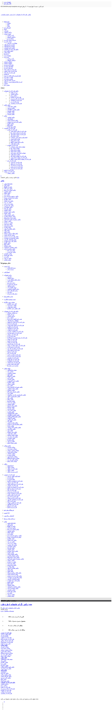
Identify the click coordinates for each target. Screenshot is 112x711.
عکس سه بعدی (11, 402)
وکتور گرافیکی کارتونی (10, 239)
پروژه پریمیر (10, 269)
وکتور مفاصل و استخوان (10, 247)
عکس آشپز (10, 377)
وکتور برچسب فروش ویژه (11, 196)
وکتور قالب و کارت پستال (11, 233)
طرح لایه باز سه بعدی (13, 492)
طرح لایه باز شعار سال (13, 350)
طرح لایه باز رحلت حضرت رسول (16, 345)
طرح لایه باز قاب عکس (13, 495)
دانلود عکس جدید (8, 51)
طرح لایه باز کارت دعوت (14, 354)
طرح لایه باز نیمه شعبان (13, 362)
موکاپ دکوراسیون (12, 456)
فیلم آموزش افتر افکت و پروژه (12, 75)
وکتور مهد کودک (8, 255)
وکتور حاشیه (7, 213)
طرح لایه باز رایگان (12, 468)
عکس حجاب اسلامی (12, 388)
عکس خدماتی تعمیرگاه (13, 391)
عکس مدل (10, 430)
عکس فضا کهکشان (12, 413)
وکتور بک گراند (5, 673)
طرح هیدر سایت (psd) (13, 364)
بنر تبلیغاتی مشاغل (12, 313)
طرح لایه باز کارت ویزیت (14, 356)
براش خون (10, 281)
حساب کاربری (8, 41)
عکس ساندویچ (11, 401)
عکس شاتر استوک (12, 405)
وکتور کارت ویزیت (6, 678)
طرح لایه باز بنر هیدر (12, 482)
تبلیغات (6, 83)
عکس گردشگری (11, 419)
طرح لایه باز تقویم (12, 341)
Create (9, 23)
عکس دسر (10, 393)
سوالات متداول (8, 62)
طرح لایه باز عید (11, 353)
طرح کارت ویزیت (9, 65)
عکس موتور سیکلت (12, 435)
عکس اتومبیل (11, 379)
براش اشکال (10, 278)
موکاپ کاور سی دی (12, 459)
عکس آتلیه (10, 374)
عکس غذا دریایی (11, 410)
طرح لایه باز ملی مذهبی (10, 71)
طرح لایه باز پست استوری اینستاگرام (17, 337)
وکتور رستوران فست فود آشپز (12, 219)
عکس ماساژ (10, 426)
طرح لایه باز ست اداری (13, 347)
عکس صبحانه (11, 407)
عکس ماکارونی (11, 429)
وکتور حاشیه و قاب (9, 215)
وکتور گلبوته (7, 242)
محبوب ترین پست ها (12, 365)
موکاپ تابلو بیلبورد (12, 452)
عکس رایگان (10, 470)
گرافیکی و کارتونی (9, 516)
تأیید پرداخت (10, 35)
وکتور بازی (7, 194)
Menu (2, 88)
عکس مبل (3, 660)
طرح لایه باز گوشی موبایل (14, 502)
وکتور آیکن (7, 185)
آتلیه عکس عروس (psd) (13, 476)
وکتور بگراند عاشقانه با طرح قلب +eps (16, 604)
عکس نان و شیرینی (12, 436)
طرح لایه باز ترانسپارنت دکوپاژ (15, 487)
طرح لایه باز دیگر (11, 490)
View (8, 26)
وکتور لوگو (7, 244)
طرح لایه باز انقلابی (12, 330)
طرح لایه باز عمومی (9, 474)
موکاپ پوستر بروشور (13, 450)
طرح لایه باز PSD (8, 66)
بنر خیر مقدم (10, 314)
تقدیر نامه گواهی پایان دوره (14, 319)
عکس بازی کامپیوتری (13, 381)
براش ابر (9, 276)
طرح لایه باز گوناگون (12, 504)
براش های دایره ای (12, 293)
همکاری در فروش (12, 43)
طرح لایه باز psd (8, 68)
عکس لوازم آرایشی (12, 422)
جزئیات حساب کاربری (10, 40)
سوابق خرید (10, 38)
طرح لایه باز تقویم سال (10, 69)
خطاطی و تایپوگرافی (13, 320)
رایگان (5, 464)
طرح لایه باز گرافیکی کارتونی (15, 499)
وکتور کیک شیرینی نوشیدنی (11, 238)
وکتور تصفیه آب (8, 207)
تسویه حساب (7, 34)
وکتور (2, 181)
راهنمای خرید (7, 2)
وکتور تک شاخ (7, 208)
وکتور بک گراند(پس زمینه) (11, 198)
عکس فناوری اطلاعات (13, 415)
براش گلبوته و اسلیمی (13, 289)
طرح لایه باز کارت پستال (14, 498)
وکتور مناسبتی (8, 253)
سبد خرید (6, 57)
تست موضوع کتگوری (10, 299)
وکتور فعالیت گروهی (9, 229)
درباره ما (6, 54)
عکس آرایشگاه (11, 376)
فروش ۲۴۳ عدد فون (9, 80)
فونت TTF (7, 513)
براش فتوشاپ (8, 275)
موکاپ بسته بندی (12, 449)
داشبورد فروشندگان (9, 44)
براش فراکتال (11, 286)
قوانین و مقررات (8, 77)
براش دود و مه (11, 283)
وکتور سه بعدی (8, 224)
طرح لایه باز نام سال (9, 72)
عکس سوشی (11, 404)
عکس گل (9, 421)
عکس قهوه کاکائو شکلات (14, 416)
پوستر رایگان (10, 467)
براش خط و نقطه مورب (13, 279)
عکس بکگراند (11, 382)
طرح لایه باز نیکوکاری (13, 361)
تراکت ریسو (10, 317)
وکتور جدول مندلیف (9, 211)
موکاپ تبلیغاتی (11, 453)
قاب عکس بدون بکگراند (13, 308)
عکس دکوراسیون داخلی (13, 396)
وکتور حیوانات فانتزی (9, 216)
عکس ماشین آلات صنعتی (14, 427)
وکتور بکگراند (7, 199)
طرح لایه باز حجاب (12, 342)
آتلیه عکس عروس (6, 634)
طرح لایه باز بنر (11, 336)
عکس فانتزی (10, 412)
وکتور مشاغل (7, 246)
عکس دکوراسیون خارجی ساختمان (16, 395)
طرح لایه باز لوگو (11, 505)
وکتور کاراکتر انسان (9, 235)
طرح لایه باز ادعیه (12, 323)
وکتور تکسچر (7, 210)
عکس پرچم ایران (12, 305)
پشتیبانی (6, 31)
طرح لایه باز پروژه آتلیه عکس (15, 484)
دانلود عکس (7, 368)
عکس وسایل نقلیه (12, 443)
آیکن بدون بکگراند (12, 304)
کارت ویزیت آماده (12, 507)
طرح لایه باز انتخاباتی (12, 328)
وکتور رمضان (7, 221)
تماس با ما (7, 85)
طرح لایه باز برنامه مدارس (14, 333)
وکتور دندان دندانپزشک (10, 218)
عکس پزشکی (11, 384)
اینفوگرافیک (10, 465)
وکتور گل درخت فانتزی (10, 241)
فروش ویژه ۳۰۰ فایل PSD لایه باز (13, 82)
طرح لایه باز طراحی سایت (14, 493)
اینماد (5, 29)
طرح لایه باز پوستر (12, 339)
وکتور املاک (7, 193)
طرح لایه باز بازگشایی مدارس (15, 331)
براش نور (9, 292)
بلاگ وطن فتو (7, 3)
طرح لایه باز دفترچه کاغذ (14, 488)
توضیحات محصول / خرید (7, 611)
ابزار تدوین (7, 266)
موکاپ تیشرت (11, 455)
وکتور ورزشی (7, 258)
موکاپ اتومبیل (11, 447)
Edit (8, 24)
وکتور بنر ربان (7, 202)
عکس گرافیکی (11, 418)
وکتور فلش (7, 232)
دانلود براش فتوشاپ (9, 48)
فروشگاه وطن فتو (9, 510)
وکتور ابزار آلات (8, 188)
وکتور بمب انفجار (8, 201)
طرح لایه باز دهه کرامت (13, 344)
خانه (18, 177)
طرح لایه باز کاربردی (12, 496)
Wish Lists (6, 21)
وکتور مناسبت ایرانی (9, 249)
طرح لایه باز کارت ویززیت (8, 688)
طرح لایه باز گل (11, 501)
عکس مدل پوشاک (12, 432)
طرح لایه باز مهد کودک (13, 359)
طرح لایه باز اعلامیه (12, 327)
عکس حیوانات (11, 390)
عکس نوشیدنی (11, 438)
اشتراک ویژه (7, 27)
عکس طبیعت (11, 408)
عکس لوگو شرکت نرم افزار (14, 424)
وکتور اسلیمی (7, 191)
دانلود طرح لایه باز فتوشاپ (11, 49)
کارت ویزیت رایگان (12, 472)
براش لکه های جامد (12, 290)
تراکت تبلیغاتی (8, 32)
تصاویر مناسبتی (11, 373)
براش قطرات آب (11, 287)
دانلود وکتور (7, 52)
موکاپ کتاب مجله (12, 461)
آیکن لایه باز (10, 478)
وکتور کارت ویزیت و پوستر (11, 236)
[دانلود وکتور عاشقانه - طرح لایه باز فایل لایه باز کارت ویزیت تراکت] (56, 10)
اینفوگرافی (7, 272)
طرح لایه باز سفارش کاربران (15, 348)
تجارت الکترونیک (8, 296)
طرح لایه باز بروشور (12, 334)
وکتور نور (6, 256)
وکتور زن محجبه (8, 222)
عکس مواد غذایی (11, 307)
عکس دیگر (10, 398)
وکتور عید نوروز (11, 252)
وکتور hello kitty (8, 184)
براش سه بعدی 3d (12, 284)
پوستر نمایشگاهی (12, 370)
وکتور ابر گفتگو (8, 187)
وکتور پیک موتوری (9, 205)
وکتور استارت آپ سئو (10, 190)
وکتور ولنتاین (7, 260)
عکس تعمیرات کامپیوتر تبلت (15, 387)
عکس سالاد (10, 399)
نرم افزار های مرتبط (9, 518)
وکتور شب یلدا (11, 250)
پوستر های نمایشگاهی (6, 659)
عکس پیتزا (10, 385)
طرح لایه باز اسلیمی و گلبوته (15, 481)
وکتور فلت (7, 230)
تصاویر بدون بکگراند (9, 302)
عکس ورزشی (11, 441)
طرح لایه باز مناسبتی (13, 358)
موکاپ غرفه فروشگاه (13, 458)
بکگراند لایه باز (11, 479)
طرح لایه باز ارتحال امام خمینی (15, 325)
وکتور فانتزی (7, 227)
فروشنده (6, 74)
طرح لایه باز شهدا (12, 351)
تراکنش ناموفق (11, 37)
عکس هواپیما (10, 440)
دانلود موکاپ (7, 445)
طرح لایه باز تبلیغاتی (12, 485)
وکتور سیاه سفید (8, 225)
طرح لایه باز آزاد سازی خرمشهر (16, 322)
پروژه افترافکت (11, 268)
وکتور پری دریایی (8, 204)
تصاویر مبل (10, 371)
